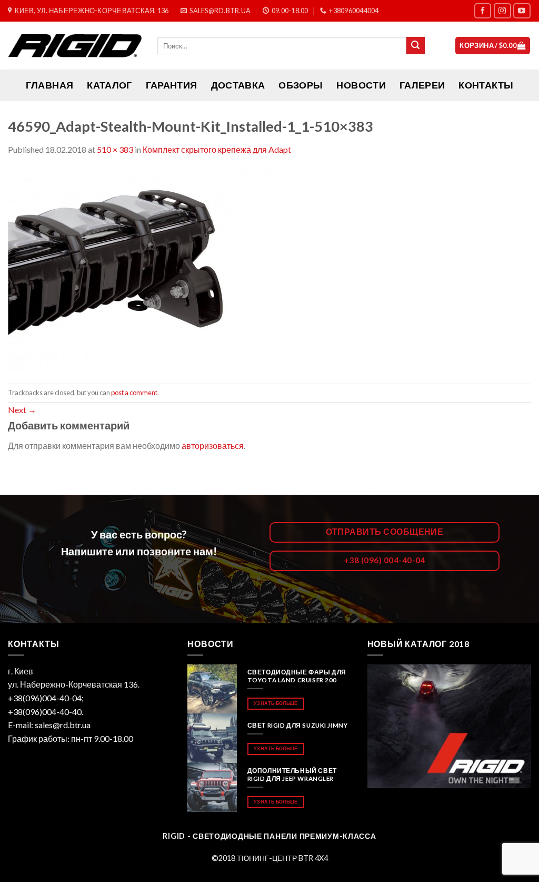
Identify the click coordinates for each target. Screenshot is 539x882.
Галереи (422, 85)
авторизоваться (213, 445)
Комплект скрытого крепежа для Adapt (217, 149)
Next (22, 410)
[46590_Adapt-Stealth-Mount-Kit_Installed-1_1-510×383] (142, 268)
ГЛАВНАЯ (49, 85)
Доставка (238, 85)
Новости (360, 85)
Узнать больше (275, 703)
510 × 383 (115, 149)
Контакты (485, 85)
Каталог (109, 85)
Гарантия (171, 85)
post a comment (134, 392)
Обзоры (300, 85)
